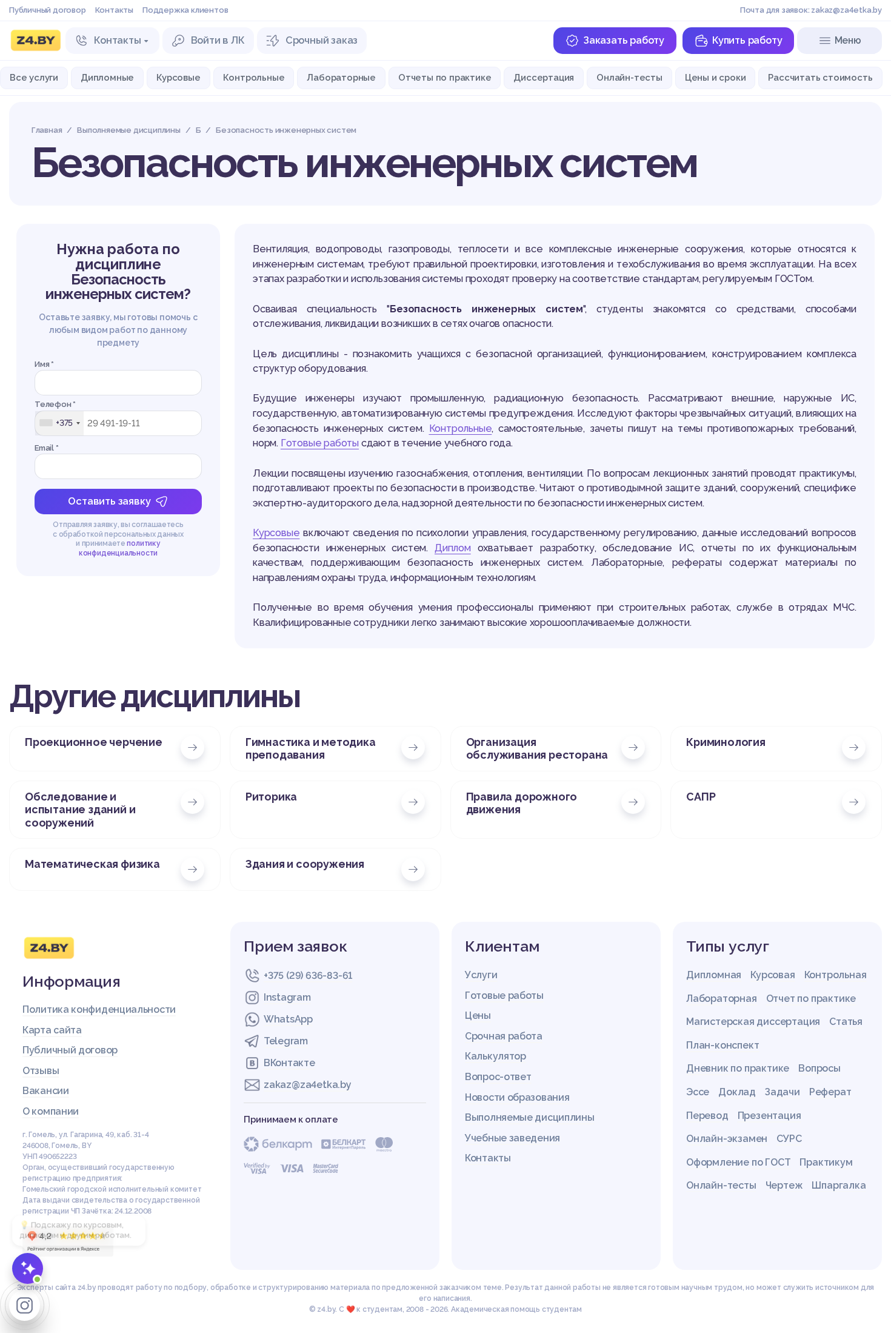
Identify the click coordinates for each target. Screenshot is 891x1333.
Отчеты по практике (444, 77)
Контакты (114, 10)
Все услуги (34, 77)
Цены (478, 1015)
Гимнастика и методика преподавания (310, 748)
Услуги (481, 975)
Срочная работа (503, 1036)
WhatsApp (288, 1019)
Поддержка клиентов (185, 10)
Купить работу (747, 40)
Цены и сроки (715, 77)
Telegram (286, 1041)
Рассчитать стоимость (820, 77)
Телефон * (55, 404)
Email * (47, 447)
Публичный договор (47, 10)
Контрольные (254, 77)
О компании (50, 1111)
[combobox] (59, 423)
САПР (700, 796)
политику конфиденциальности (120, 548)
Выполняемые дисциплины (529, 1117)
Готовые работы (320, 443)
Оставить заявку (109, 501)
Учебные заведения (512, 1138)
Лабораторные (341, 77)
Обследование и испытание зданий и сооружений (80, 809)
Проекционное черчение (93, 742)
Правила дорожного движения (522, 803)
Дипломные (107, 77)
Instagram (287, 997)
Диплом (453, 548)
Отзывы (40, 1070)
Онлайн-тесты (629, 77)
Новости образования (517, 1097)
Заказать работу (623, 40)
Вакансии (45, 1090)
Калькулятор (495, 1056)
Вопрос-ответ (498, 1077)
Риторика (271, 796)
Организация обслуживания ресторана (537, 748)
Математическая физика (92, 864)
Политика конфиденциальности (99, 1009)
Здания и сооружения (304, 864)
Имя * (44, 363)
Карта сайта (52, 1030)
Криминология (726, 742)
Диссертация (543, 77)
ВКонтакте (289, 1063)
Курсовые (178, 77)
